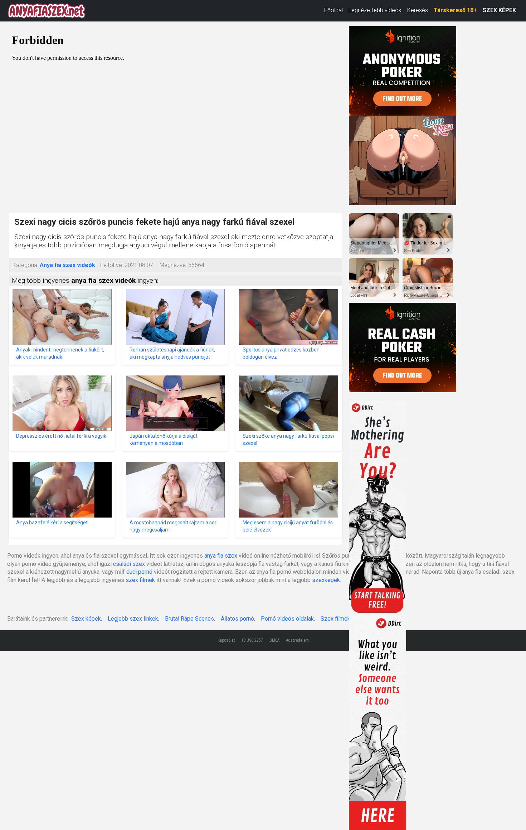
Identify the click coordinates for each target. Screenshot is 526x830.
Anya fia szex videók (67, 265)
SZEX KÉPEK (499, 10)
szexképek (326, 580)
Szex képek (86, 618)
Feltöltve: (111, 265)
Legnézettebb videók (375, 10)
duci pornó (139, 571)
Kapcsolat (226, 640)
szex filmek (140, 580)
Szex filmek (335, 618)
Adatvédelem (297, 640)
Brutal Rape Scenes (189, 618)
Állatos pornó (237, 618)
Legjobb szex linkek (133, 618)
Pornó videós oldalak (287, 618)
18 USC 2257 (252, 640)
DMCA (274, 640)
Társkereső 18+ (455, 10)
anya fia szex (220, 555)
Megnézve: (173, 265)
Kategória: (25, 265)
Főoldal (333, 10)
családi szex (129, 563)
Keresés (417, 10)
